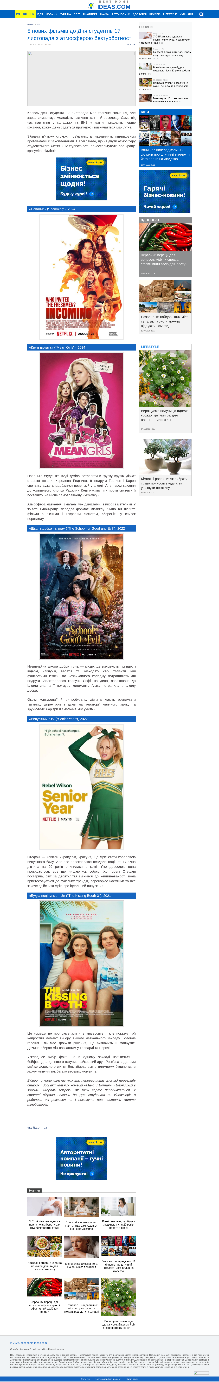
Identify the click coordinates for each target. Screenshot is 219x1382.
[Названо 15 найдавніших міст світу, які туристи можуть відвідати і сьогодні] (165, 312)
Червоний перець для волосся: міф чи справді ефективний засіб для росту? (164, 259)
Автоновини (121, 14)
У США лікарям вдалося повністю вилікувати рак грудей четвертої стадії (164, 39)
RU (25, 14)
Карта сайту (132, 1379)
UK (32, 14)
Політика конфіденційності (108, 1379)
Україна (65, 14)
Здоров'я (140, 14)
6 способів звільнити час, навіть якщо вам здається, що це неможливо (165, 55)
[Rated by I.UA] (201, 1373)
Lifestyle (170, 14)
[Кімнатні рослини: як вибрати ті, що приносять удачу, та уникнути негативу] (165, 474)
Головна (30, 25)
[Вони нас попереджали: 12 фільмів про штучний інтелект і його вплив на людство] (165, 145)
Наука (104, 14)
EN (18, 14)
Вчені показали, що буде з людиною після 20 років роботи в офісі (164, 70)
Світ (77, 14)
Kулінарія (187, 14)
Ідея (40, 14)
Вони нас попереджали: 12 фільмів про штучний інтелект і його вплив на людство (165, 154)
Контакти (85, 1379)
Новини (51, 14)
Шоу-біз (154, 14)
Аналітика (90, 14)
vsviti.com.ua (37, 1127)
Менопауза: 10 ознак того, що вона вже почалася (170, 100)
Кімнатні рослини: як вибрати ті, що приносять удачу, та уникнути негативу (164, 483)
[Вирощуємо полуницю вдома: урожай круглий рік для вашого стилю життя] (165, 406)
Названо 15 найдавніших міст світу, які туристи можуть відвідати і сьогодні (164, 321)
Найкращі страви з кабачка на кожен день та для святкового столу (163, 86)
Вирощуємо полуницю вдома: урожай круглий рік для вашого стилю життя (164, 415)
